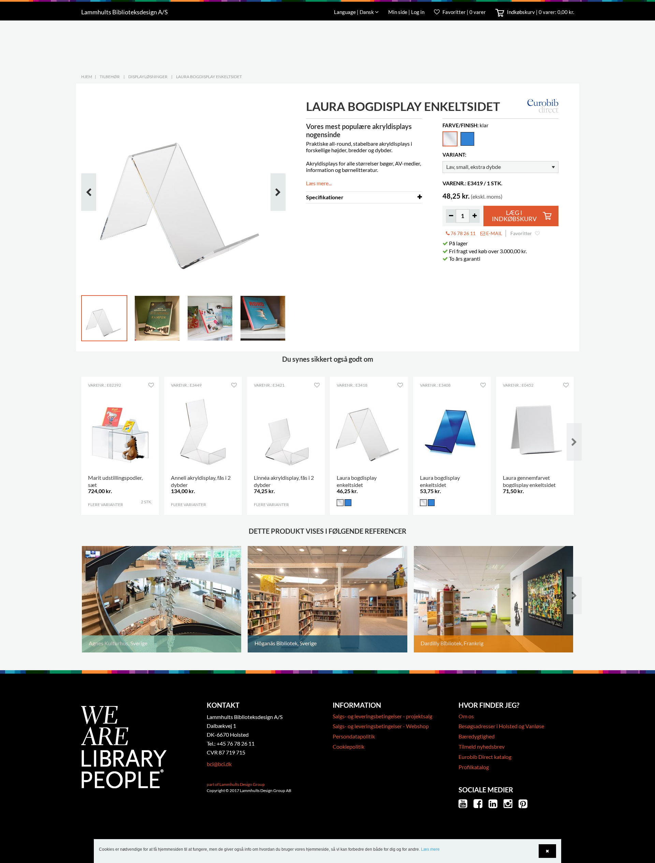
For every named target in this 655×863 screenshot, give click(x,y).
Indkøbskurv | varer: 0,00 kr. (540, 12)
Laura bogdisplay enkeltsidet (209, 76)
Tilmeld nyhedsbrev (481, 746)
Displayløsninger (148, 76)
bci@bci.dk (219, 764)
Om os (466, 716)
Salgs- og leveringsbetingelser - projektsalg (382, 716)
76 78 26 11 (463, 233)
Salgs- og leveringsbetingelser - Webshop (381, 726)
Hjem (86, 76)
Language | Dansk (354, 12)
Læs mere (430, 849)
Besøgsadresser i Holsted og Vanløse (501, 726)
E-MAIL (493, 233)
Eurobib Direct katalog (484, 756)
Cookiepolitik (348, 746)
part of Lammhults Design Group (236, 784)
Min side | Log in (406, 12)
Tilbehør (110, 76)
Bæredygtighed (476, 736)
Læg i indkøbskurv (514, 215)
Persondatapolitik (354, 736)
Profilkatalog (473, 767)
